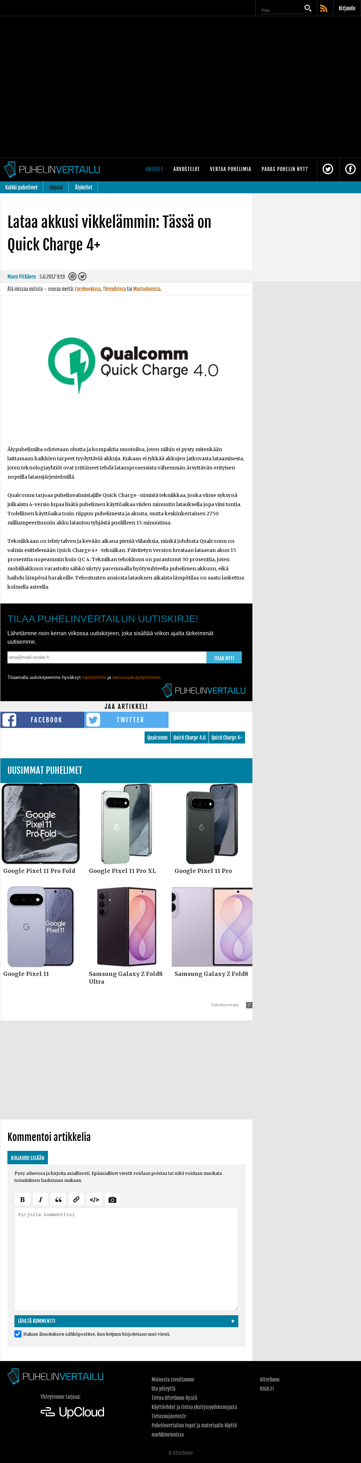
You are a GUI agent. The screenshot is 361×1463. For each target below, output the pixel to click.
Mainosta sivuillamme (173, 1380)
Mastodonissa (146, 289)
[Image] (112, 1198)
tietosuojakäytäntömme (136, 677)
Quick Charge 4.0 (189, 738)
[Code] (94, 1198)
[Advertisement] (126, 1069)
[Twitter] (82, 278)
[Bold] (22, 1198)
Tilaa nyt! (224, 658)
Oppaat (56, 187)
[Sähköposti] (72, 278)
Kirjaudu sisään (27, 1158)
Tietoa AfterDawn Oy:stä (174, 1398)
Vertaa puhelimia (230, 169)
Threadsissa (114, 289)
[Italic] (40, 1198)
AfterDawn (270, 1380)
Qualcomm (157, 738)
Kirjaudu (347, 8)
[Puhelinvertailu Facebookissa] (350, 169)
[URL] (76, 1198)
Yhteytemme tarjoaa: (60, 1397)
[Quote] (58, 1198)
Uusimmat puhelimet (44, 770)
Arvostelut (186, 169)
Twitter (131, 720)
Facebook (47, 720)
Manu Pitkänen (21, 277)
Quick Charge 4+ (227, 738)
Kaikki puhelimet (21, 187)
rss (324, 8)
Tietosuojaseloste (169, 1416)
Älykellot (83, 187)
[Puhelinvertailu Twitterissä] (327, 169)
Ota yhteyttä (163, 1389)
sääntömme (94, 677)
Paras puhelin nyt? (285, 169)
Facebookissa (87, 289)
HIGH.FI (267, 1389)
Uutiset (154, 169)
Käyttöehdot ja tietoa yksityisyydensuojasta (194, 1407)
